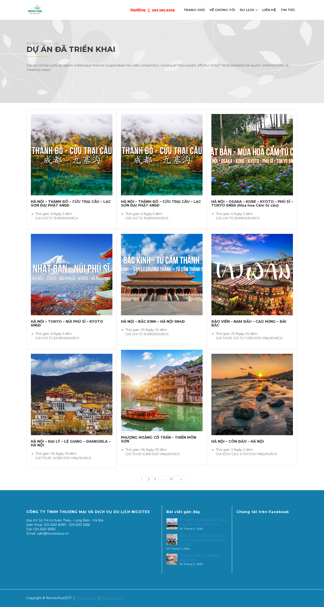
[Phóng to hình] (65, 154)
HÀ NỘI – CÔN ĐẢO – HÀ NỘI (237, 441)
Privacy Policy (112, 598)
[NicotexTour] (35, 10)
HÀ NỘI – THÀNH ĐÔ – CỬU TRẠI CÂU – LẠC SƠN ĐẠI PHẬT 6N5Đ (71, 204)
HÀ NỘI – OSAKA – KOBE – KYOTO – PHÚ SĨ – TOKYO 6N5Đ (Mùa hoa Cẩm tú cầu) (252, 204)
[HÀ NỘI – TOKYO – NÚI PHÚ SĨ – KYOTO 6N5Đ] (78, 274)
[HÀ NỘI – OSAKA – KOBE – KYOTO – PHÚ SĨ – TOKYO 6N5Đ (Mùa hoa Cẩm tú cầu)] (258, 154)
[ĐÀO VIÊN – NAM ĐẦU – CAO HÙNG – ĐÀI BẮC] (258, 274)
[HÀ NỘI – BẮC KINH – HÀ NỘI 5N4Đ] (168, 274)
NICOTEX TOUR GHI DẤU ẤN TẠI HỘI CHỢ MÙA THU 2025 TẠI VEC (202, 540)
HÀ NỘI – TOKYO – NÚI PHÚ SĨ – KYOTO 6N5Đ (67, 323)
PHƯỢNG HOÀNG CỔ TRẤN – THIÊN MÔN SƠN (158, 439)
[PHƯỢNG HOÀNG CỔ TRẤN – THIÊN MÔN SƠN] (168, 390)
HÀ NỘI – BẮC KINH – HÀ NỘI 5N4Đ (153, 321)
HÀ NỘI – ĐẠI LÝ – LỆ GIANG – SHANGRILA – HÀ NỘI (70, 443)
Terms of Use (86, 598)
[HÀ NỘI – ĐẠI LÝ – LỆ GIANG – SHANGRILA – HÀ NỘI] (78, 394)
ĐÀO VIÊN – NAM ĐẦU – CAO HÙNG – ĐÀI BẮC (248, 323)
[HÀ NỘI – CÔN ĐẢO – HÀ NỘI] (258, 394)
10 (171, 479)
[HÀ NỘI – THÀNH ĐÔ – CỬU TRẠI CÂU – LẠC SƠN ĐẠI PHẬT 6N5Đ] (78, 154)
